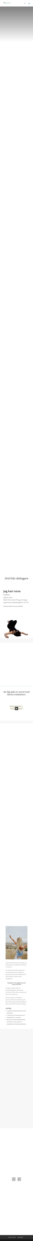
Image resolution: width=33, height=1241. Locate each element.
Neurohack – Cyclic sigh (13, 455)
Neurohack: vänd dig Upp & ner (16, 410)
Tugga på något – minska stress (16, 502)
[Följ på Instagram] (19, 1179)
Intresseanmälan (16, 891)
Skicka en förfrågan (16, 845)
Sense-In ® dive (16, 681)
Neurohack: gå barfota (13, 366)
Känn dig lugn (10, 329)
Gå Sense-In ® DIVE (16, 31)
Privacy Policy (12, 1237)
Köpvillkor (20, 1237)
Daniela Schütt (10, 188)
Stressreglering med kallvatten (16, 549)
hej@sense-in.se (16, 1170)
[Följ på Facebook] (14, 1179)
